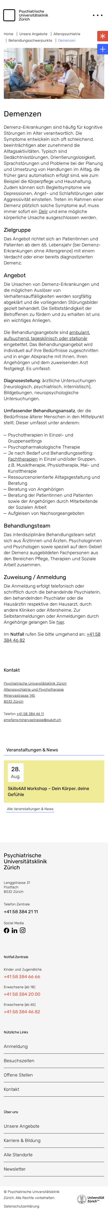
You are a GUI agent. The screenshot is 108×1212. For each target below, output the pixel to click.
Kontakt (11, 1089)
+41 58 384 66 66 (22, 976)
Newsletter (15, 1169)
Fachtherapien (23, 459)
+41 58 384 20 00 (22, 994)
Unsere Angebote (33, 34)
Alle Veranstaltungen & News (30, 809)
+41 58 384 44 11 (30, 714)
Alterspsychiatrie (66, 34)
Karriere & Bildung (22, 1140)
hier (60, 622)
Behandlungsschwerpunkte (30, 40)
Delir (43, 211)
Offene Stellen (18, 1075)
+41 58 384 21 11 (21, 911)
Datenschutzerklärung (21, 1206)
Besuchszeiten (19, 1060)
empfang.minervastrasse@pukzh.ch (32, 720)
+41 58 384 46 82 (22, 1012)
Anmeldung (16, 1046)
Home (8, 34)
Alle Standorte (18, 1155)
